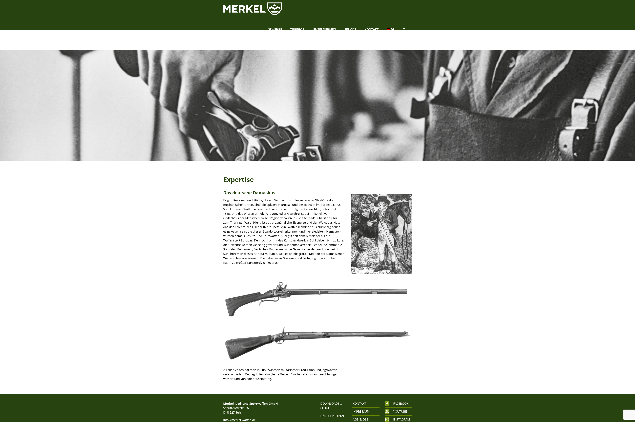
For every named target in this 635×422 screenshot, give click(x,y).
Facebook (400, 403)
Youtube (400, 411)
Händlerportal (332, 416)
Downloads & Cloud (331, 406)
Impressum (361, 411)
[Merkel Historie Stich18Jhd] (381, 195)
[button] (404, 29)
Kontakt (359, 403)
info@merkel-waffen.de (239, 420)
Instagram (400, 419)
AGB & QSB (360, 419)
